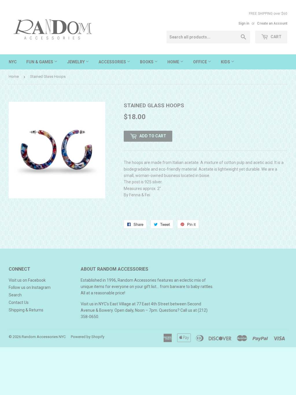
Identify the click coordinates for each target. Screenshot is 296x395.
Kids (226, 62)
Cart (276, 36)
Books (147, 62)
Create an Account (272, 23)
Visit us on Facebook (27, 280)
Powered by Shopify (87, 337)
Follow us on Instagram (30, 287)
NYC (13, 62)
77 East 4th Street (152, 304)
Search (15, 295)
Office (200, 62)
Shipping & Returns (26, 310)
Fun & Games (40, 62)
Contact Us (19, 302)
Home (173, 62)
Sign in (243, 23)
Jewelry (76, 62)
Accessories (113, 62)
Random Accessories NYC (44, 337)
